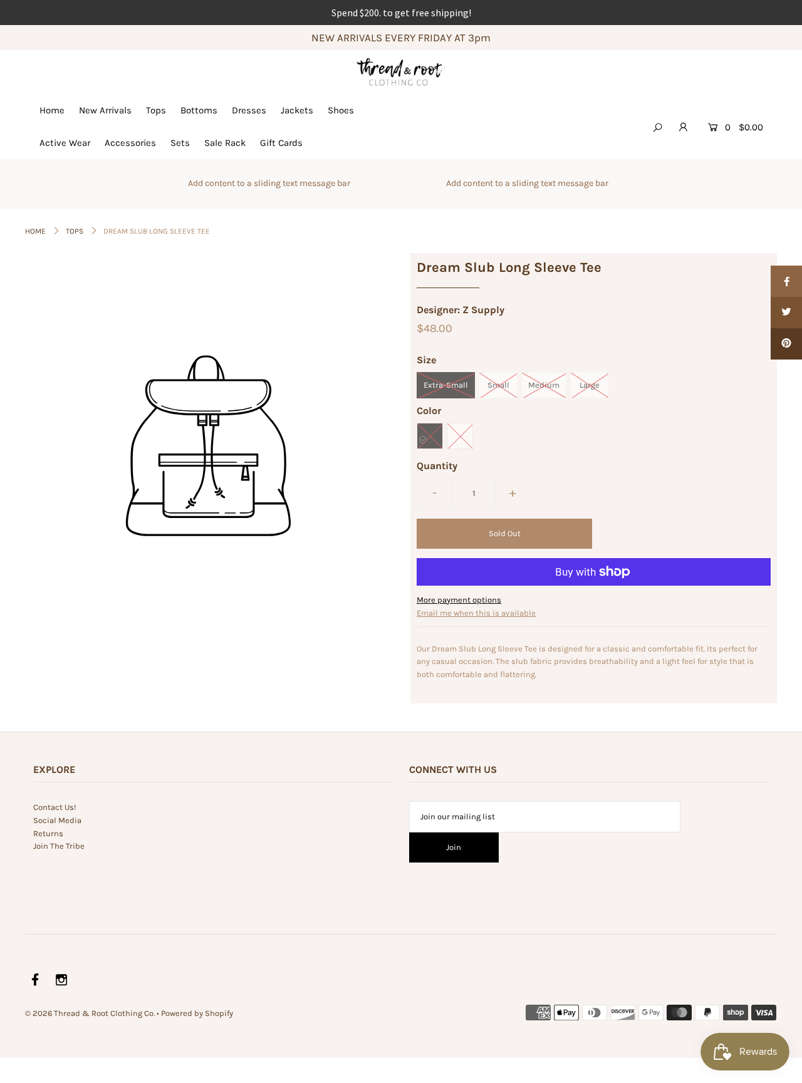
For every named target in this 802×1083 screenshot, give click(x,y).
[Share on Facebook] (786, 281)
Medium (544, 385)
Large (590, 385)
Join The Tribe (59, 846)
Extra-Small (446, 385)
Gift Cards (281, 142)
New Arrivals (105, 110)
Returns (48, 833)
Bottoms (198, 110)
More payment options (459, 599)
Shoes (341, 110)
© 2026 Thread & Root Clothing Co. (90, 1013)
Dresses (249, 110)
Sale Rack (225, 142)
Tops (156, 110)
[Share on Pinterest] (786, 344)
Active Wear (64, 142)
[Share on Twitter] (786, 312)
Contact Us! (54, 807)
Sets (180, 142)
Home (52, 110)
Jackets (297, 110)
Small (498, 385)
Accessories (130, 142)
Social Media (57, 820)
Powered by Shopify (197, 1013)
